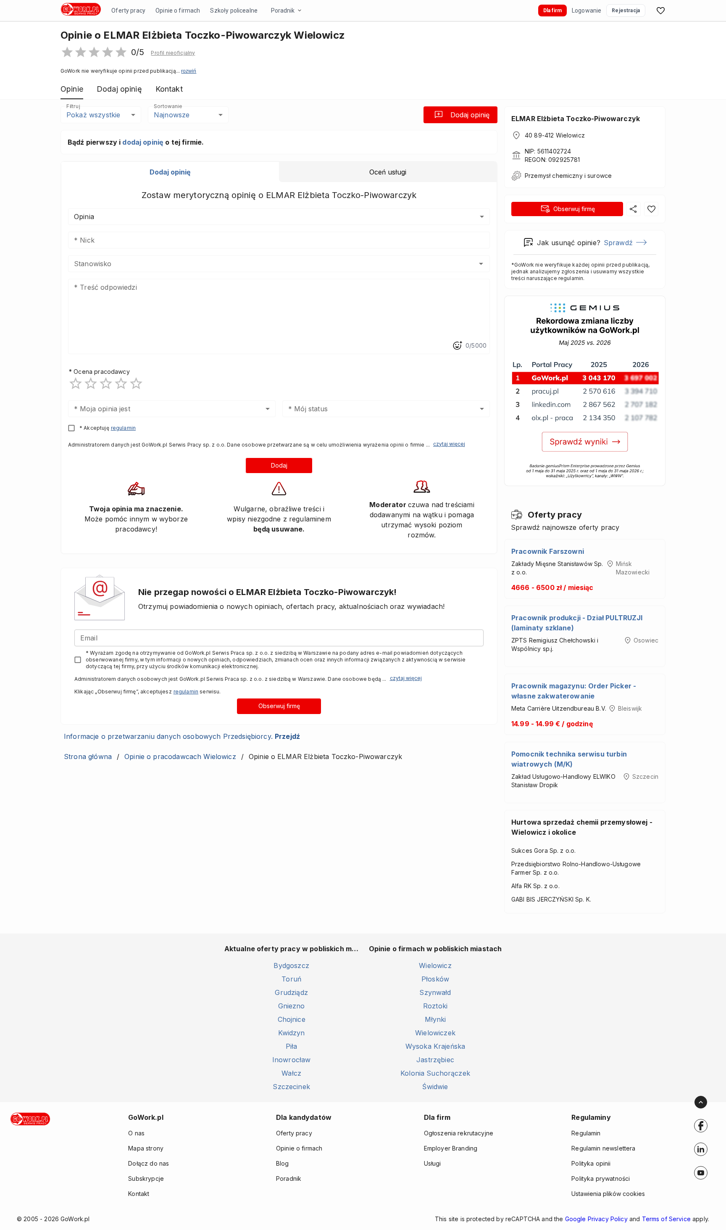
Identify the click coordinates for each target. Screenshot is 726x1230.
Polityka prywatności (600, 1178)
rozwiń (188, 71)
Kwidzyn (291, 1033)
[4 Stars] (121, 383)
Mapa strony (145, 1148)
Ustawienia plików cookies (608, 1193)
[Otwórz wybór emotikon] (457, 346)
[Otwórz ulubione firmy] (660, 10)
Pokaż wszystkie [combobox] (93, 115)
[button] (173, 53)
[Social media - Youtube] (701, 1173)
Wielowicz (435, 965)
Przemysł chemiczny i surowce (568, 175)
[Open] (481, 264)
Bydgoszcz (291, 965)
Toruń (291, 979)
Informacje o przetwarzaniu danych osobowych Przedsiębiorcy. (182, 736)
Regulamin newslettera (603, 1148)
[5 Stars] (136, 383)
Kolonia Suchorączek (435, 1073)
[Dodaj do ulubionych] (651, 209)
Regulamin (585, 1133)
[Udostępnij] (633, 209)
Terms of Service (666, 1218)
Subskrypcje (146, 1178)
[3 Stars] (105, 383)
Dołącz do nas (148, 1163)
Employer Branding (451, 1148)
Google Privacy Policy (596, 1218)
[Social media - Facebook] (701, 1125)
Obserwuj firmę (279, 705)
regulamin (123, 428)
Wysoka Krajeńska (435, 1046)
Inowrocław (291, 1059)
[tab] (170, 172)
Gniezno (291, 1006)
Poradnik (283, 10)
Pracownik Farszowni (547, 551)
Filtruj (73, 106)
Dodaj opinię (469, 115)
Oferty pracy (128, 10)
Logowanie (586, 10)
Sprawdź (618, 242)
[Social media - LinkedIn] (701, 1149)
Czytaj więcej (449, 444)
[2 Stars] (90, 383)
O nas (136, 1133)
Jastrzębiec (435, 1059)
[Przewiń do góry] (700, 1102)
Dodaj (279, 465)
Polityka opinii (590, 1163)
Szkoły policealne (234, 10)
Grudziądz (291, 992)
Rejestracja (626, 10)
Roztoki (435, 1006)
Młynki (435, 1019)
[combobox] (267, 264)
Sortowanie (168, 106)
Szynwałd (435, 992)
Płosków (435, 979)
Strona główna (88, 756)
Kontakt (138, 1193)
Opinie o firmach (177, 10)
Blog (282, 1163)
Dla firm (552, 10)
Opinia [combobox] (84, 216)
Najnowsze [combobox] (171, 115)
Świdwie (435, 1086)
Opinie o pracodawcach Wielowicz (180, 756)
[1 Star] (75, 383)
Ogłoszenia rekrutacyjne (458, 1133)
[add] (700, 1125)
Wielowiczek (435, 1033)
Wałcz (291, 1073)
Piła (291, 1046)
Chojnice (291, 1019)
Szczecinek (291, 1086)
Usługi (432, 1163)
